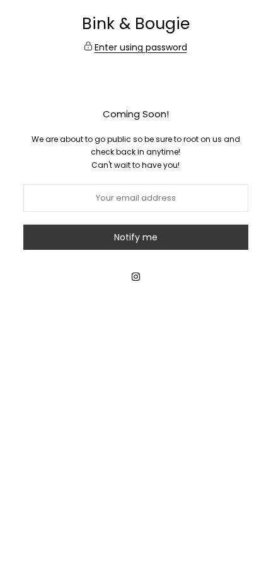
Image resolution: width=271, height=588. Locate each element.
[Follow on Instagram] (135, 276)
